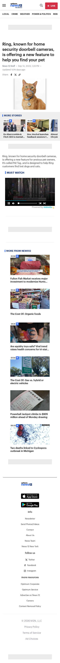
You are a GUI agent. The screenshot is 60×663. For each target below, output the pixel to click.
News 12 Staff (8, 66)
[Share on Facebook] (11, 75)
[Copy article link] (19, 75)
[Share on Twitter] (15, 75)
